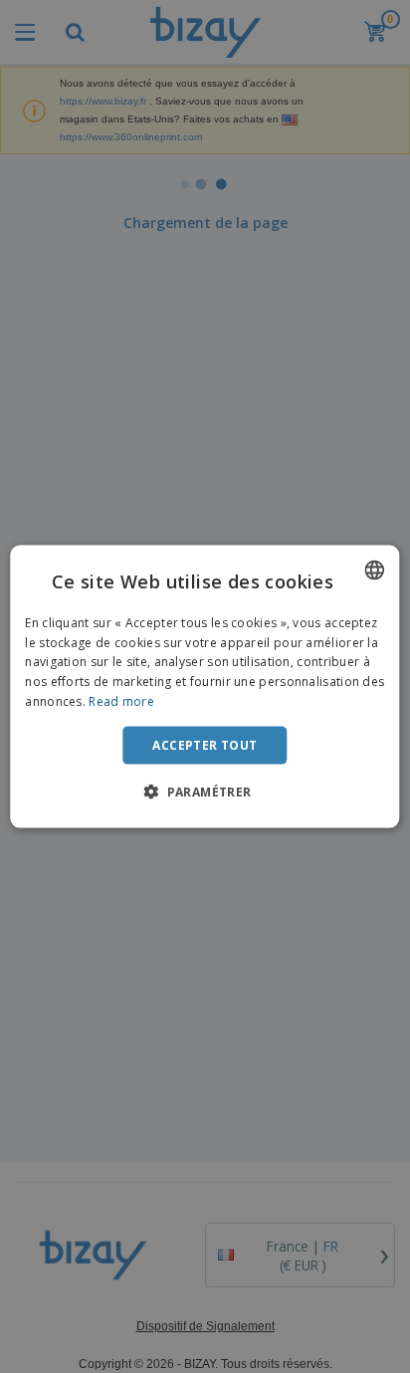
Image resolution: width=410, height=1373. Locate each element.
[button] (204, 791)
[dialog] (204, 686)
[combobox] (375, 569)
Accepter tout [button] (204, 744)
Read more (121, 701)
